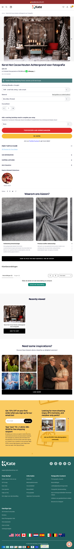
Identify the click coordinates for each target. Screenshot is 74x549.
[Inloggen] (67, 7)
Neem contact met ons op (9, 479)
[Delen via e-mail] (15, 191)
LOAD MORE (37, 392)
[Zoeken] (6, 7)
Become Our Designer (57, 501)
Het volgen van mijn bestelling (10, 496)
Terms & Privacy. (20, 445)
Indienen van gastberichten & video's (61, 498)
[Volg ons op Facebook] (51, 463)
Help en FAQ (5, 492)
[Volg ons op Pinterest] (64, 463)
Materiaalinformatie (32, 482)
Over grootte (5, 489)
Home (3, 13)
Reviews (4, 515)
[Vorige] (2, 39)
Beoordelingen (55, 482)
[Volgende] (71, 39)
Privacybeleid (30, 492)
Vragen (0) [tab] (17, 275)
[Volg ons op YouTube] (69, 463)
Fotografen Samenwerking (58, 489)
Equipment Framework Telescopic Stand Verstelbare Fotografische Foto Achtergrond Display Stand (29, 120)
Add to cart (14, 331)
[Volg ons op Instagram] (55, 463)
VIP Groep (4, 482)
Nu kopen (37, 136)
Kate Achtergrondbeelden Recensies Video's (61, 493)
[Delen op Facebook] (7, 191)
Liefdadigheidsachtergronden (59, 486)
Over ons (28, 479)
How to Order (5, 525)
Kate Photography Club (8, 518)
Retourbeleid (29, 489)
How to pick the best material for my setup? (37, 258)
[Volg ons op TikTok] (60, 463)
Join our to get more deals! (37, 141)
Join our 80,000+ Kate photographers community (55, 438)
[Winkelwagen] (71, 7)
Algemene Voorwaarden (33, 496)
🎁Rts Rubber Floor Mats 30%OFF (37, 2)
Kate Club (4, 486)
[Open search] (50, 275)
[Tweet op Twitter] (12, 191)
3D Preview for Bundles (8, 511)
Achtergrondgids (6, 528)
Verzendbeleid (30, 486)
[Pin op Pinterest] (9, 191)
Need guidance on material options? (61, 94)
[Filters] (55, 275)
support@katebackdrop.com (10, 470)
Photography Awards (57, 479)
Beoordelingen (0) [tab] (7, 275)
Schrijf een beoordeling (37, 284)
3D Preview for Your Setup (10, 149)
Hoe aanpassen (6, 522)
